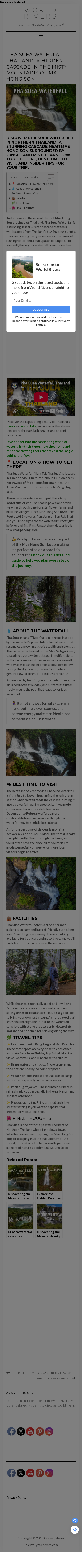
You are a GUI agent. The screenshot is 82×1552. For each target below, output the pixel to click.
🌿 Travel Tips (21, 203)
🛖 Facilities (19, 198)
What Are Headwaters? (53, 1378)
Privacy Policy (16, 1497)
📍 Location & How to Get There (32, 183)
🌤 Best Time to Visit (25, 193)
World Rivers (41, 13)
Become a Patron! (12, 2)
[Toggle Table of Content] (48, 177)
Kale (27, 1545)
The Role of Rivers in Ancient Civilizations (42, 1373)
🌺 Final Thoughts (23, 208)
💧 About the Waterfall (26, 188)
